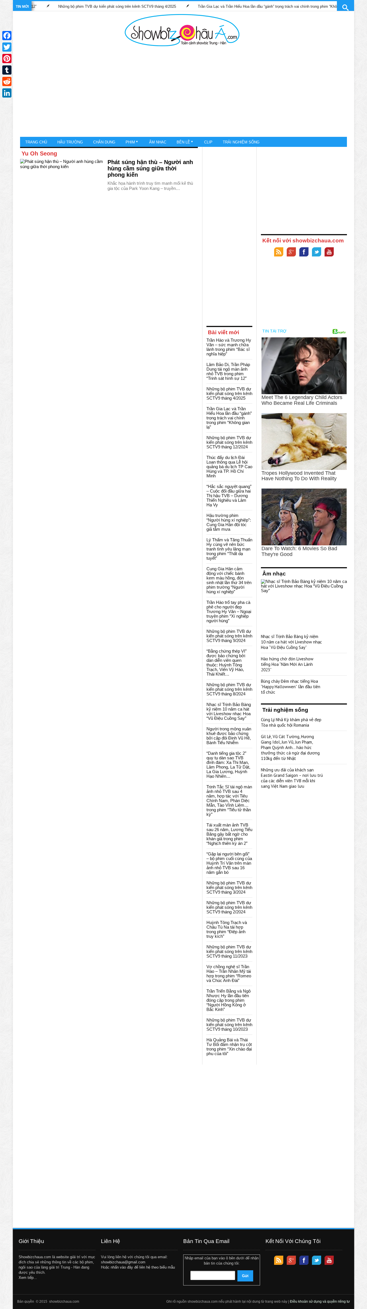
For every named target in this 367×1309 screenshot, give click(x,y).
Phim (130, 142)
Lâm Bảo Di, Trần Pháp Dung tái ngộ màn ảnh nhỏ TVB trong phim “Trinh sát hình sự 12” (228, 371)
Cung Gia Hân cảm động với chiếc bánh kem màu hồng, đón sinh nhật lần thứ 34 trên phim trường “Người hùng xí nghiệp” (228, 580)
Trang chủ (36, 142)
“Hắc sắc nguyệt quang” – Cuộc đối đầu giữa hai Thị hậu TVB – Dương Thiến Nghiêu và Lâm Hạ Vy (228, 495)
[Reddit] (7, 81)
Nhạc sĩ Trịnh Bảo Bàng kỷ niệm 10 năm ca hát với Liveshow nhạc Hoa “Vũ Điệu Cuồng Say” (228, 711)
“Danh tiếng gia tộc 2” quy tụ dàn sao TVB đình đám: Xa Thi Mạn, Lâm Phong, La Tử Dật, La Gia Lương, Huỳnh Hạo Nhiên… (228, 765)
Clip (208, 142)
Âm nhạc (157, 142)
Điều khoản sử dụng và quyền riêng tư (320, 1302)
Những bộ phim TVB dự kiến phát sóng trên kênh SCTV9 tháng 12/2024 (229, 442)
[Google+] (291, 252)
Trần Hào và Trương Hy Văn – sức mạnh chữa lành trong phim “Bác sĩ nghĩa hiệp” (228, 347)
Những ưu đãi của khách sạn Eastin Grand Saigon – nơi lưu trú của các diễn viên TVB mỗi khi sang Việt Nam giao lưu (292, 778)
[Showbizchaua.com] (182, 30)
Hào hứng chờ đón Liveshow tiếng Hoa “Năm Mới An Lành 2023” (287, 664)
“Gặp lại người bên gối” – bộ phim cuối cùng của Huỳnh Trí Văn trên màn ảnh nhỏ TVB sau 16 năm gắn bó (229, 863)
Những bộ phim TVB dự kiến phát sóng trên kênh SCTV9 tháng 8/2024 (229, 689)
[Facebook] (304, 252)
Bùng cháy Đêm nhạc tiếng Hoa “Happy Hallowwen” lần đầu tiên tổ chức (290, 686)
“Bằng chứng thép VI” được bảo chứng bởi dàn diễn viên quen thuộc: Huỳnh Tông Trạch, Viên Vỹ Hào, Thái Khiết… (226, 662)
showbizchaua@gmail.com (123, 1262)
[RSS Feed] (278, 252)
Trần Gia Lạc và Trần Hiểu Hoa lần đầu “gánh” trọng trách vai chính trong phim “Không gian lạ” (249, 6)
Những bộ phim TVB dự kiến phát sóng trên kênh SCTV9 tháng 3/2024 (229, 887)
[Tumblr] (7, 70)
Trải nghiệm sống (241, 142)
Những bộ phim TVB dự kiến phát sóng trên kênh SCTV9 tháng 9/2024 (229, 636)
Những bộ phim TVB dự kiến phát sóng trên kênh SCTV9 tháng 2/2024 (229, 907)
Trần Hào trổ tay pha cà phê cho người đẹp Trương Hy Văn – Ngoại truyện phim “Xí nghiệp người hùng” (228, 611)
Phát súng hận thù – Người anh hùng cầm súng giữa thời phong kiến (150, 168)
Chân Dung (104, 142)
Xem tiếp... (28, 1277)
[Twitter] (316, 252)
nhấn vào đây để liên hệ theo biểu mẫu (143, 1267)
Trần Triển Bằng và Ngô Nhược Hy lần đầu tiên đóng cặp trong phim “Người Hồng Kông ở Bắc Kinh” (228, 1000)
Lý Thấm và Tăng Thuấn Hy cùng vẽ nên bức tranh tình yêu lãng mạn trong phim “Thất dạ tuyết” (229, 549)
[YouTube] (329, 252)
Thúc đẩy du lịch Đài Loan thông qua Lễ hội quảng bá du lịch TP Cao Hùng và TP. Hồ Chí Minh (229, 466)
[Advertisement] (182, 92)
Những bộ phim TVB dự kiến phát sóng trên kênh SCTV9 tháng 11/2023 (229, 951)
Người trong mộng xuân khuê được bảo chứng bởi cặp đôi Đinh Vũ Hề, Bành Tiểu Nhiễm (228, 735)
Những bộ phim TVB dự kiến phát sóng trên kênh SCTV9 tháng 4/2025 (90, 6)
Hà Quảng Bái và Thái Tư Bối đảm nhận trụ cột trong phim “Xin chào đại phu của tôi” (229, 1046)
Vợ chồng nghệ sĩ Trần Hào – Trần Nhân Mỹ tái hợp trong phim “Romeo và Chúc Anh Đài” (228, 973)
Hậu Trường (70, 142)
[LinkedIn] (7, 93)
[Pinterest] (7, 58)
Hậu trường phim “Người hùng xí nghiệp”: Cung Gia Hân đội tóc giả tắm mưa (228, 522)
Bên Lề (183, 142)
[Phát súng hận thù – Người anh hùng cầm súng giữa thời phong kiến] (61, 182)
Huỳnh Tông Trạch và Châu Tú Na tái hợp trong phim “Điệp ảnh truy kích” (226, 929)
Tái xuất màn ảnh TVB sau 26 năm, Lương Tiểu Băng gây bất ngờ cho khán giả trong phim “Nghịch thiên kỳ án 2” (229, 834)
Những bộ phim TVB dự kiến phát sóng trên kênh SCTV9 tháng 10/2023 (229, 1025)
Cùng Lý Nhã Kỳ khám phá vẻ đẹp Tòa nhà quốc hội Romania (291, 722)
